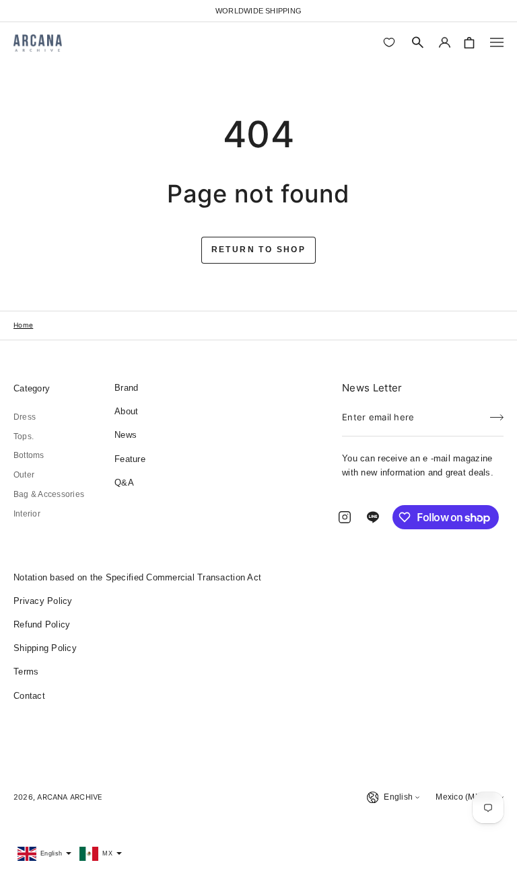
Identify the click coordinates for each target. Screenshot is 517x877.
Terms (25, 671)
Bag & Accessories (48, 494)
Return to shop (258, 249)
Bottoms (28, 455)
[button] (418, 42)
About (126, 411)
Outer (23, 475)
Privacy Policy (43, 601)
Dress (24, 417)
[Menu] (497, 42)
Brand (126, 388)
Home (23, 325)
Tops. (23, 436)
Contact (29, 696)
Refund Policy (41, 624)
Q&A (124, 483)
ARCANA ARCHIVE (69, 797)
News (125, 435)
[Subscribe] (497, 413)
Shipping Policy (45, 648)
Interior (26, 514)
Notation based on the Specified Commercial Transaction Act (137, 577)
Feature (129, 459)
